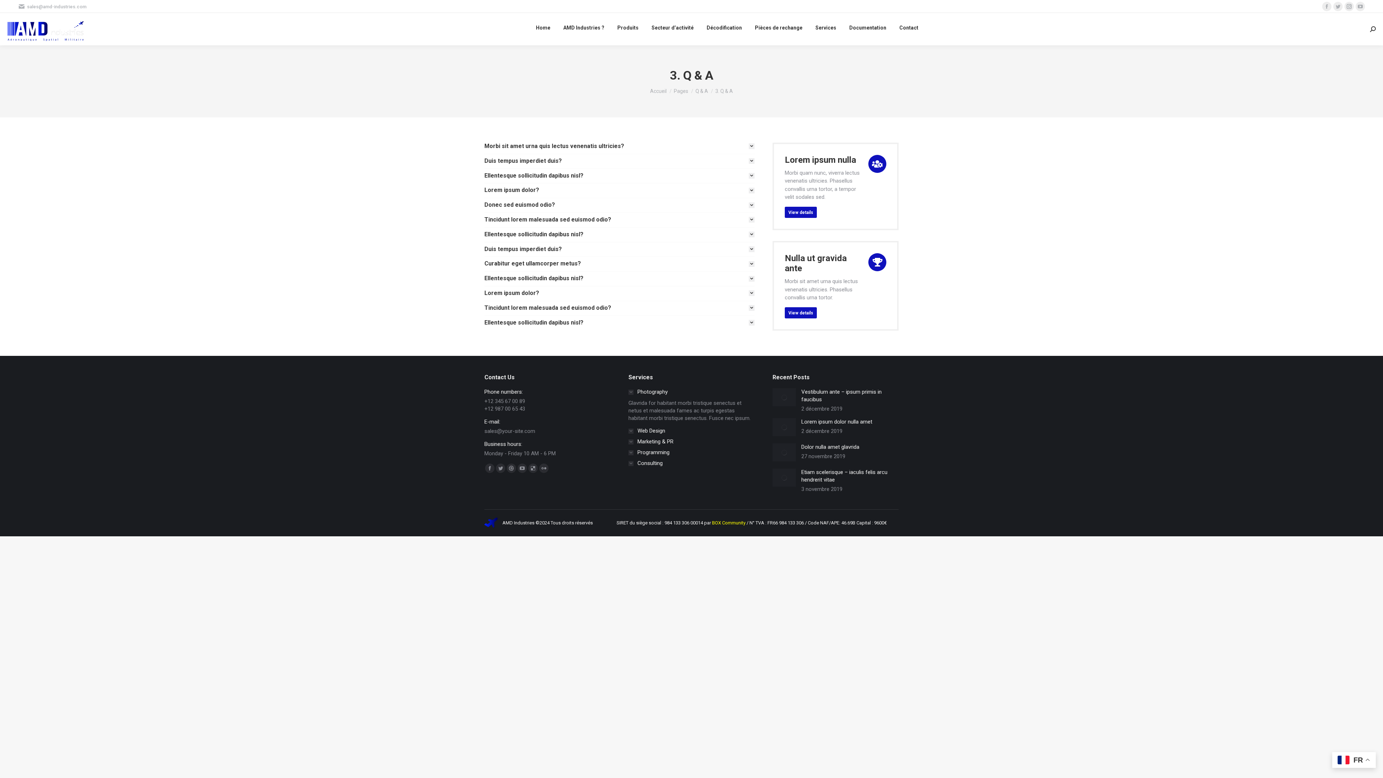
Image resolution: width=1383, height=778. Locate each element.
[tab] (619, 146)
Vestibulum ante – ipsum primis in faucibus (841, 396)
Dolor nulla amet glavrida (830, 447)
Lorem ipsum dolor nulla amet (836, 422)
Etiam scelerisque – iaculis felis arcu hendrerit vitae (844, 476)
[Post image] (784, 397)
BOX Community (729, 523)
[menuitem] (543, 27)
